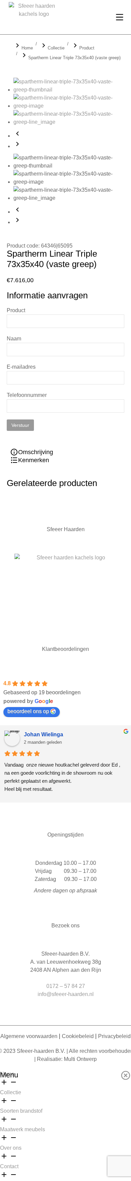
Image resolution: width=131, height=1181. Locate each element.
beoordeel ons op (28, 711)
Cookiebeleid (78, 1036)
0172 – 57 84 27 (65, 986)
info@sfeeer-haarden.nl (66, 994)
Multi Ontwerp (80, 1059)
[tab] (21, 452)
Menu (9, 1075)
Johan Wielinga (43, 734)
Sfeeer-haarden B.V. (41, 1051)
